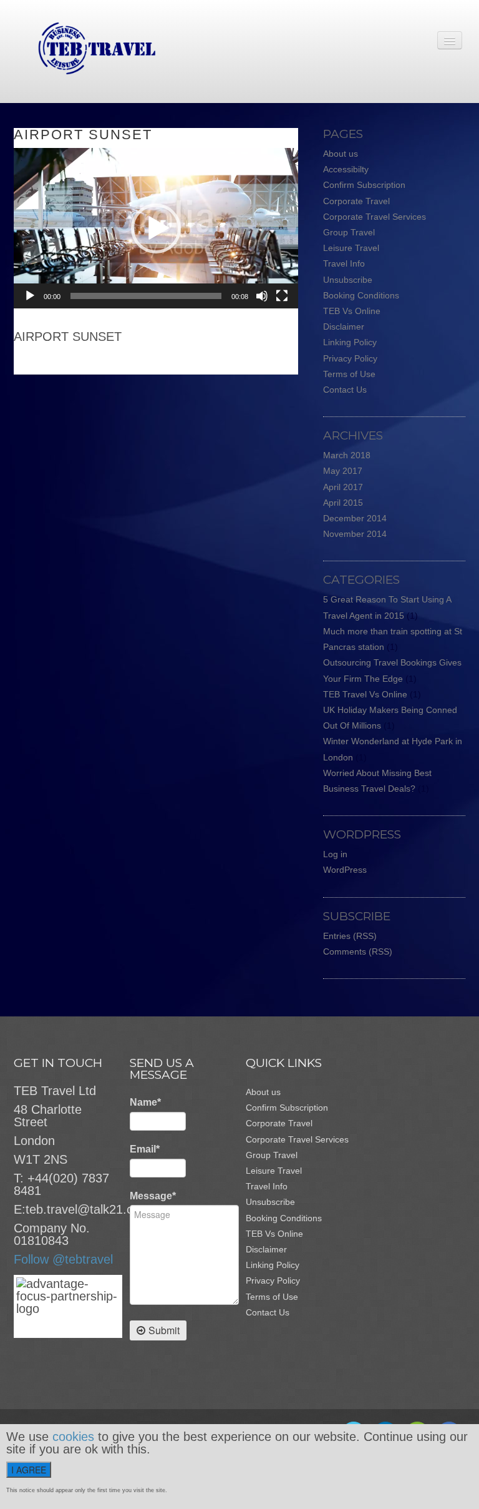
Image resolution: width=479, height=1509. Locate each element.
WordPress (345, 870)
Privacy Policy (350, 358)
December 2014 (355, 518)
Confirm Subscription (364, 185)
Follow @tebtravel (63, 1259)
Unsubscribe (347, 280)
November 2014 (355, 534)
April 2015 (343, 503)
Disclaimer (343, 327)
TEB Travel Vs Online (365, 694)
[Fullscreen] (282, 296)
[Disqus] (162, 531)
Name (145, 1102)
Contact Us (345, 390)
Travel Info (344, 263)
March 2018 (346, 455)
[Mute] (262, 296)
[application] (156, 228)
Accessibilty (346, 169)
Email (145, 1149)
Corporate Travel (356, 201)
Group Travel (349, 232)
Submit (164, 1330)
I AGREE (28, 1469)
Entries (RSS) (350, 936)
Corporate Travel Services (374, 217)
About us (340, 154)
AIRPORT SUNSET (83, 134)
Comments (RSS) (357, 951)
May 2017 (342, 471)
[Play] (30, 296)
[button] (156, 228)
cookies (73, 1436)
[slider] (145, 296)
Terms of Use (349, 374)
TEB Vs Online (351, 311)
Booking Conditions (361, 295)
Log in (335, 854)
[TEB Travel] (85, 47)
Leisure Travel (351, 248)
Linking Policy (350, 342)
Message (153, 1196)
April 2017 (343, 487)
